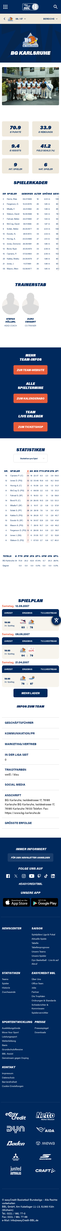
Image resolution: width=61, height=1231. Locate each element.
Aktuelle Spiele (39, 938)
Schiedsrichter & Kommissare (40, 1006)
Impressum (7, 1073)
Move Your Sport (10, 1032)
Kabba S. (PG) (16, 515)
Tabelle (35, 943)
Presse (40, 1022)
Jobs (34, 987)
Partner (35, 992)
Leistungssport (9, 1036)
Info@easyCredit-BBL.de (24, 1220)
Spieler (5, 983)
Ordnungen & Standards (44, 1000)
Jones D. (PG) (16, 480)
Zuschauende (8, 992)
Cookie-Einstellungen (12, 1086)
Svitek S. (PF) (16, 510)
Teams (5, 979)
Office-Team (37, 983)
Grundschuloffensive (12, 1049)
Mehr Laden (30, 693)
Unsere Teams (39, 951)
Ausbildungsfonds (11, 1028)
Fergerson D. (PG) (18, 530)
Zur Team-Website (30, 370)
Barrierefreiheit (9, 1081)
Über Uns (36, 979)
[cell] (4, 198)
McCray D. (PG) (17, 490)
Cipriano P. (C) (16, 475)
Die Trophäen (38, 996)
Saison (37, 928)
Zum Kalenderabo (30, 398)
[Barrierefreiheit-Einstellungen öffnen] (56, 620)
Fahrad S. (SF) (16, 495)
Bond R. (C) (15, 500)
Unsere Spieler (39, 955)
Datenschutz (8, 1077)
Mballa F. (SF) (16, 505)
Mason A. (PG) (16, 525)
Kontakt (8, 1067)
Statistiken (11, 973)
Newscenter (11, 928)
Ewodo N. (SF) (16, 520)
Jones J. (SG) (15, 535)
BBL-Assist (7, 1053)
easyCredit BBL (43, 973)
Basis (4, 1045)
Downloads (40, 1032)
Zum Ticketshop (30, 427)
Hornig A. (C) (16, 485)
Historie (6, 987)
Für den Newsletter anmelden (30, 857)
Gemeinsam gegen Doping (15, 1057)
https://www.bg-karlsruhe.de (22, 813)
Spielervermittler (40, 1012)
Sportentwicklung (17, 1022)
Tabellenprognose (40, 947)
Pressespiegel (42, 1028)
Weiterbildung (9, 1040)
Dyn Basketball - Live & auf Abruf (45, 961)
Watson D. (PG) (17, 540)
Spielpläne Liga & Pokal (43, 934)
